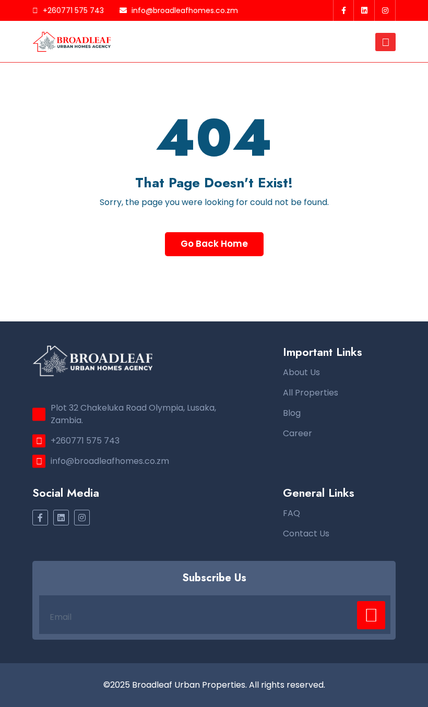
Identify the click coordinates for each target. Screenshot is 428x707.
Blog (292, 413)
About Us (301, 372)
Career (297, 433)
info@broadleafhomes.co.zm (183, 10)
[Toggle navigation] (385, 42)
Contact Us (306, 534)
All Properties (310, 393)
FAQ (291, 513)
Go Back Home (214, 243)
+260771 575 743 (72, 10)
